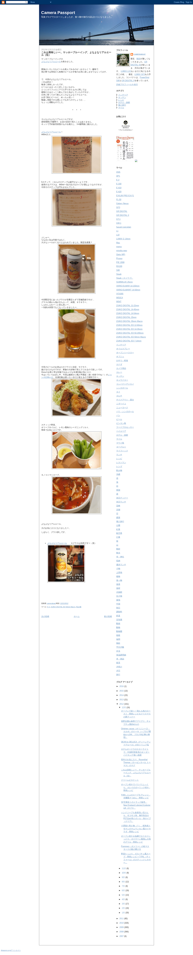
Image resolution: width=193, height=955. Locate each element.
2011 (121, 918)
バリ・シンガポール (125, 411)
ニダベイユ (121, 404)
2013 (121, 699)
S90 (118, 270)
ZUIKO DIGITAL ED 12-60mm (129, 325)
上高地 (119, 572)
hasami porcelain (123, 227)
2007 (121, 936)
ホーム (77, 616)
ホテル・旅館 (124, 102)
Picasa (119, 258)
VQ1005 (119, 294)
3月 (123, 904)
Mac (118, 243)
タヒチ (119, 396)
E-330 (118, 184)
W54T (118, 301)
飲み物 (78, 607)
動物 (118, 627)
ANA (118, 172)
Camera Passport (58, 12)
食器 (118, 584)
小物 (118, 568)
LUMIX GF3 (139, 74)
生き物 (119, 596)
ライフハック (122, 451)
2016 (121, 686)
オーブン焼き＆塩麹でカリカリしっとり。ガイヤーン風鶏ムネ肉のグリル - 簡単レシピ (136, 839)
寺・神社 (120, 557)
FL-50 (118, 199)
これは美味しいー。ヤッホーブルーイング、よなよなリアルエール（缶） (136, 773)
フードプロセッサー (125, 427)
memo (119, 247)
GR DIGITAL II (128, 80)
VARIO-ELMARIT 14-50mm (128, 290)
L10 (117, 235)
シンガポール (122, 388)
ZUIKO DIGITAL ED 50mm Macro (63, 607)
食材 (118, 588)
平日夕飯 (120, 647)
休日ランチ (121, 502)
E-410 (118, 188)
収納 (118, 561)
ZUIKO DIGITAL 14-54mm (127, 313)
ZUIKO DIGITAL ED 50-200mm (130, 333)
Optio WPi (120, 254)
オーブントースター (125, 353)
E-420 (118, 192)
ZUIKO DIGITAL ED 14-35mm (129, 329)
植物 (118, 576)
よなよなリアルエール (51, 61)
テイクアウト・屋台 (125, 400)
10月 (124, 873)
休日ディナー (122, 498)
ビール (119, 419)
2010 (121, 923)
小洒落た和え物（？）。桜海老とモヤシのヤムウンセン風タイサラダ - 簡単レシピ (136, 829)
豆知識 (119, 619)
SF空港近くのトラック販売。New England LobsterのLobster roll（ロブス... (135, 805)
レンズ (119, 466)
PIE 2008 (120, 262)
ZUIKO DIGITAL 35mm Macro (129, 321)
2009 (121, 927)
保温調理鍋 (121, 655)
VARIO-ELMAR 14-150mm (127, 286)
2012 (121, 704)
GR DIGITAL (121, 211)
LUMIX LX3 (126, 71)
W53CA (119, 298)
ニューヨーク (122, 407)
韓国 (118, 490)
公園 (118, 525)
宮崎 (118, 506)
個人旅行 (122, 105)
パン (118, 415)
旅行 (118, 674)
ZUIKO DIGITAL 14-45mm (127, 309)
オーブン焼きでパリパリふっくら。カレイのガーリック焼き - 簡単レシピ (135, 787)
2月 (123, 908)
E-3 (48, 607)
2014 (121, 695)
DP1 (118, 176)
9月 (123, 877)
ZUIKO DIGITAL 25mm (126, 317)
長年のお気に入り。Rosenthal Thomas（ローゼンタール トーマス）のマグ (136, 762)
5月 (123, 895)
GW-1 (118, 223)
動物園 (119, 631)
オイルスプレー (123, 349)
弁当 (118, 651)
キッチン (122, 97)
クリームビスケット (130, 780)
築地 (118, 600)
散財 (138, 59)
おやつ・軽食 (122, 360)
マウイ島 (120, 443)
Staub (118, 274)
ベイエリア (121, 431)
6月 (123, 890)
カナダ (119, 364)
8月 (123, 882)
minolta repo (121, 250)
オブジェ (120, 356)
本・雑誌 (120, 659)
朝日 (118, 608)
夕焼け (119, 667)
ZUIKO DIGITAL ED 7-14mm (128, 341)
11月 (124, 868)
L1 (117, 231)
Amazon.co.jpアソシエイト (11, 950)
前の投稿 (108, 616)
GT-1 (118, 219)
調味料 (119, 612)
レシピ (121, 100)
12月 (124, 707)
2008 (121, 932)
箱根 (118, 635)
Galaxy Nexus (122, 203)
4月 (123, 899)
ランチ (119, 455)
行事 (118, 537)
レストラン (121, 462)
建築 (118, 517)
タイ (118, 392)
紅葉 (118, 529)
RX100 (119, 266)
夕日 (118, 670)
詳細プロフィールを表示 (127, 84)
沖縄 (118, 474)
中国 (118, 604)
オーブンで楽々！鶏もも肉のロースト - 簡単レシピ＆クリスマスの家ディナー (136, 714)
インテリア (123, 95)
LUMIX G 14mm (123, 239)
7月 (123, 886)
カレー (119, 372)
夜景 (118, 663)
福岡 (118, 639)
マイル (121, 107)
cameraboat (140, 54)
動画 (118, 623)
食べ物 (119, 580)
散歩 (118, 553)
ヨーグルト (121, 447)
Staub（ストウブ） (124, 278)
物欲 (118, 643)
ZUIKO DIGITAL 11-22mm (127, 305)
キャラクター (122, 380)
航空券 (119, 533)
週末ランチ (121, 564)
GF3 (118, 207)
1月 (123, 913)
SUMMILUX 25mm (124, 282)
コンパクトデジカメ (125, 384)
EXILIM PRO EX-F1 (125, 195)
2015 (121, 691)
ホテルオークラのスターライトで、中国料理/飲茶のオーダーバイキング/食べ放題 (135, 752)
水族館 (119, 592)
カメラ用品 (121, 368)
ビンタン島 (121, 423)
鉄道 (118, 616)
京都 (118, 510)
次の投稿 (45, 616)
